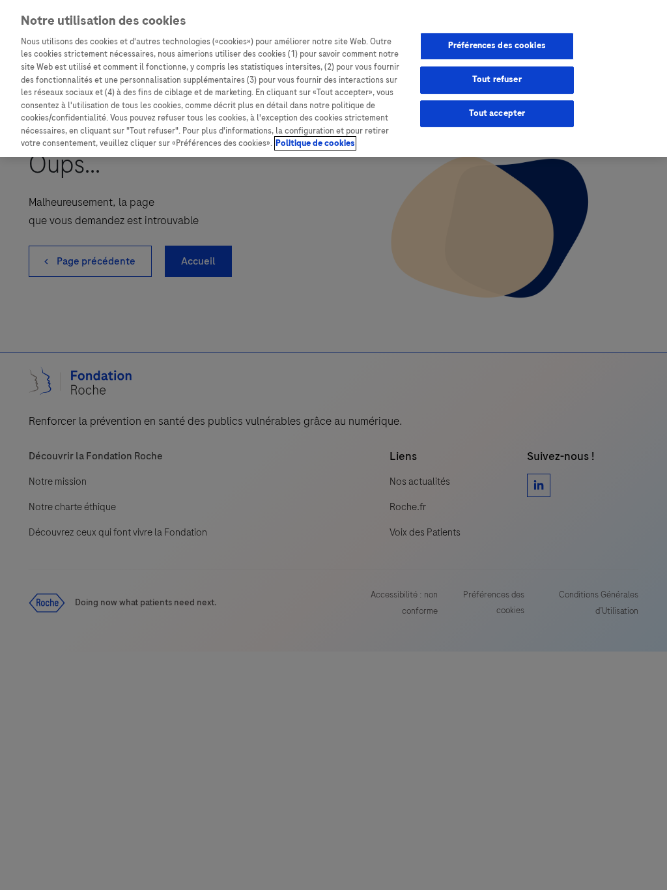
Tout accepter (497, 113)
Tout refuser (497, 79)
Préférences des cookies (497, 45)
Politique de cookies (315, 143)
